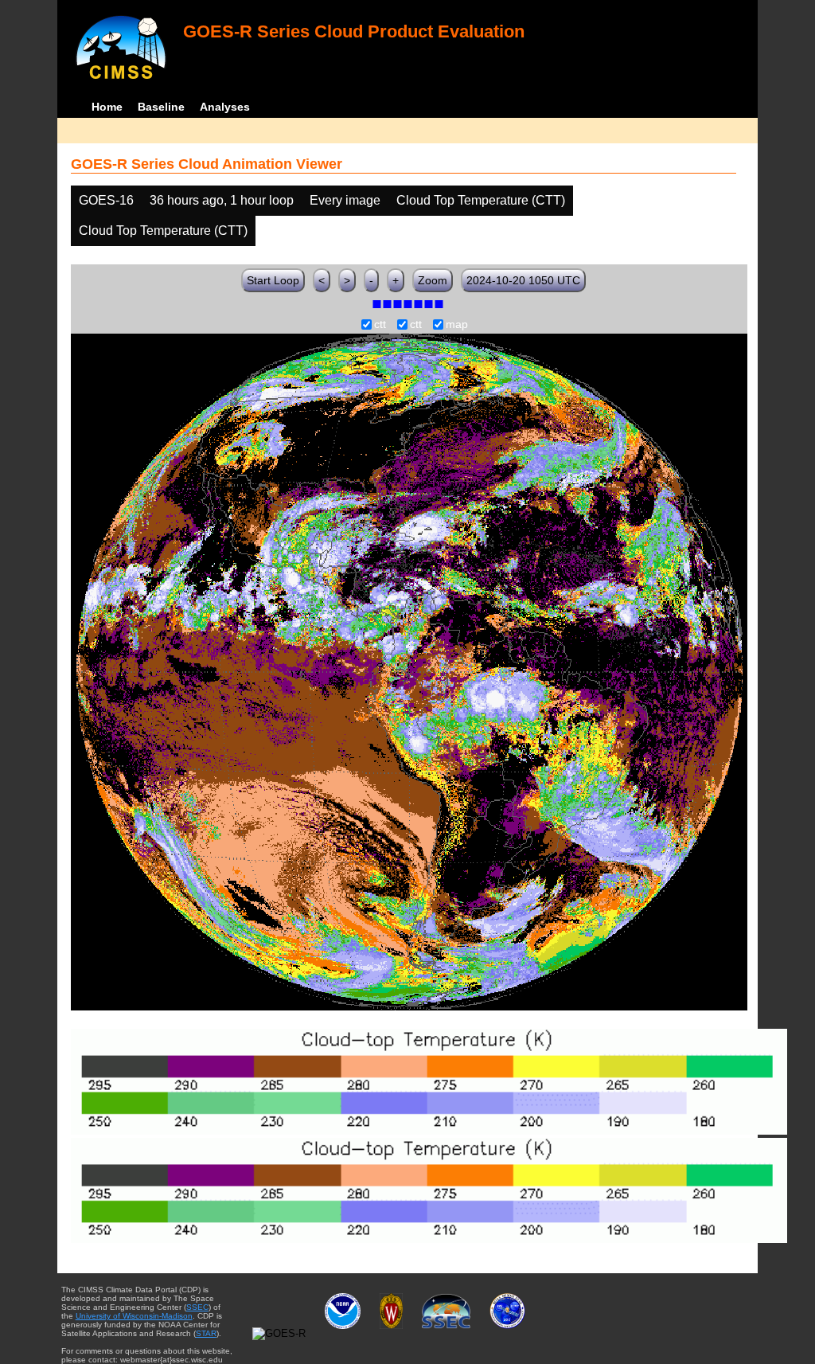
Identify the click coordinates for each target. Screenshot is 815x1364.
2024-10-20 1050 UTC (523, 280)
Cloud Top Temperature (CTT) (480, 200)
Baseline (161, 106)
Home (107, 106)
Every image (345, 200)
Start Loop (273, 280)
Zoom (432, 280)
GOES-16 (106, 200)
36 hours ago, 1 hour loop (222, 200)
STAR (206, 1333)
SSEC (197, 1307)
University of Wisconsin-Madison (134, 1315)
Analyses (225, 106)
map (457, 325)
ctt (380, 325)
